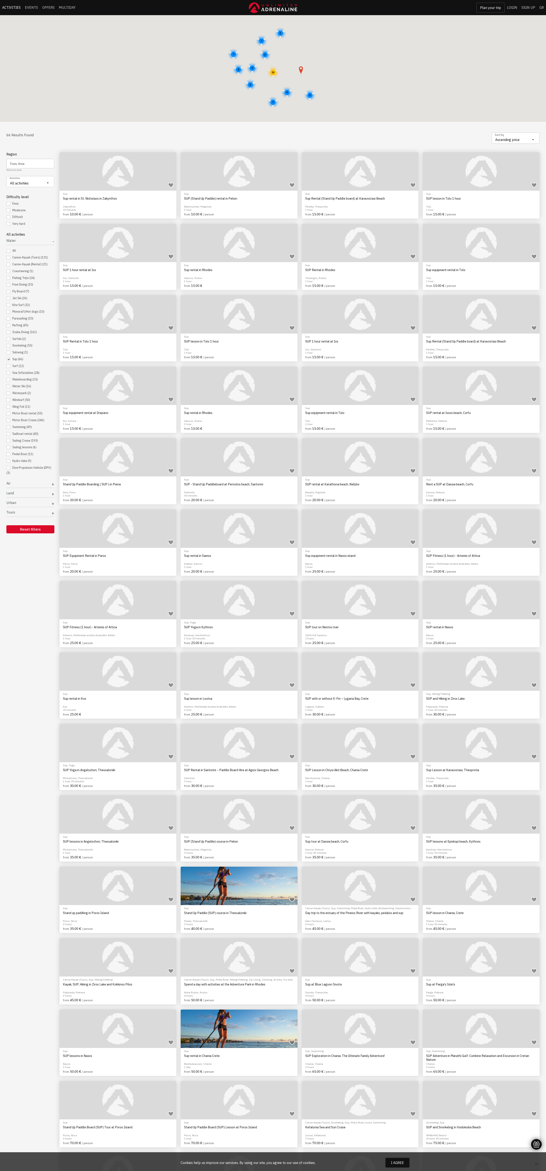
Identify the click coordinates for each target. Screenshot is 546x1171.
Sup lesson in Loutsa (198, 699)
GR (541, 7)
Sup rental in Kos (74, 699)
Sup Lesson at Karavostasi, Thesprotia (452, 770)
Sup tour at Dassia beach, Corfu (326, 841)
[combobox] (516, 138)
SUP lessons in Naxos (77, 1056)
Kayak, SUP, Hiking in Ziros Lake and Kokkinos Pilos (97, 984)
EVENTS (31, 7)
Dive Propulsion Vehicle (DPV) (28, 470)
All (14, 250)
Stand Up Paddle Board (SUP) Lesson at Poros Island (220, 1127)
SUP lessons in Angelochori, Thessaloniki (91, 841)
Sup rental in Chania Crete (202, 1056)
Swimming (22, 427)
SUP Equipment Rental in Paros (84, 556)
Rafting (20, 325)
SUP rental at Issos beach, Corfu (448, 413)
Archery (277, 979)
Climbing (267, 979)
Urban (11, 503)
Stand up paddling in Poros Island (86, 913)
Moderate (19, 210)
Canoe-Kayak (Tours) (30, 257)
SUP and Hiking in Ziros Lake (445, 699)
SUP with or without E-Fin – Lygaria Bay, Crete (337, 699)
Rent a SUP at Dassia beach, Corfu (449, 484)
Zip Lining (254, 979)
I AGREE (397, 1163)
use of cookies (304, 1163)
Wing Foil (21, 407)
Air (8, 483)
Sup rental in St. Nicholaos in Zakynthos (90, 198)
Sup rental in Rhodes (198, 270)
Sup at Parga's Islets (440, 984)
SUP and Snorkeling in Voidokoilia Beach (453, 1127)
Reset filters (30, 529)
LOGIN (512, 7)
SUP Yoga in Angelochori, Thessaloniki (89, 770)
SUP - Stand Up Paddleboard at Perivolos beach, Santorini (223, 484)
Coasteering (22, 271)
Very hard (18, 224)
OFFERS (48, 7)
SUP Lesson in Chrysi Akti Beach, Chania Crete (336, 770)
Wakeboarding (25, 379)
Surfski (19, 339)
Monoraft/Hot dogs (28, 311)
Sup (17, 359)
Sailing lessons (24, 447)
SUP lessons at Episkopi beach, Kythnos (453, 841)
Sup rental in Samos (197, 556)
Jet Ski (19, 298)
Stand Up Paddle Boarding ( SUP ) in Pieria (92, 484)
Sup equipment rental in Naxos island (330, 556)
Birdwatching (386, 908)
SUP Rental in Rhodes (320, 270)
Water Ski (21, 386)
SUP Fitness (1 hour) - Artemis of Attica (453, 556)
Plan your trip (490, 8)
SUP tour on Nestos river (322, 627)
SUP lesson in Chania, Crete (445, 913)
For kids (288, 979)
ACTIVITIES (11, 7)
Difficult (17, 217)
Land (10, 493)
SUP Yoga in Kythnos (198, 627)
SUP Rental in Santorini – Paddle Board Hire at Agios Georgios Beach (231, 770)
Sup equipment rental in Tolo (445, 270)
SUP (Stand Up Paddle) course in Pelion (211, 841)
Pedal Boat (22, 454)
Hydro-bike (21, 461)
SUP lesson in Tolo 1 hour (443, 198)
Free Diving (22, 284)
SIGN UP (528, 7)
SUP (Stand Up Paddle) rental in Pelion (210, 198)
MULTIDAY (67, 7)
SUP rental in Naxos (439, 627)
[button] (301, 70)
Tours (10, 512)
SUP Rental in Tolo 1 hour (80, 341)
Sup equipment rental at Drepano (85, 413)
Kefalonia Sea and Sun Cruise (325, 1127)
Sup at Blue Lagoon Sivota (323, 984)
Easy (15, 203)
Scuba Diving (24, 332)
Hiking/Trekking (441, 693)
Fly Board (20, 291)
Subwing (20, 352)
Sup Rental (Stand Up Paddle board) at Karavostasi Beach (345, 198)
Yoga (193, 622)
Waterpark (21, 393)
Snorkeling (22, 345)
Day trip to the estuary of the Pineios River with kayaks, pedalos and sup (354, 913)
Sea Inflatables (25, 373)
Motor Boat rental (27, 413)
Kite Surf (21, 305)
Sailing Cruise (25, 441)
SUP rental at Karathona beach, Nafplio (332, 484)
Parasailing (22, 318)
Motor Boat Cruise (28, 420)
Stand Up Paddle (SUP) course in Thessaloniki (215, 913)
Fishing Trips (23, 278)
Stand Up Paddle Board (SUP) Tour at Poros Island (97, 1127)
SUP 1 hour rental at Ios (79, 270)
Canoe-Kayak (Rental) (30, 264)
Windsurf (21, 400)
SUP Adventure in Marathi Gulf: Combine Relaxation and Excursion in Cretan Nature (477, 1057)
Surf (18, 366)
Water (11, 241)
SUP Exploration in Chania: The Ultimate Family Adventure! (345, 1056)
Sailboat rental (25, 434)
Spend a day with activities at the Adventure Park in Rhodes (224, 984)
